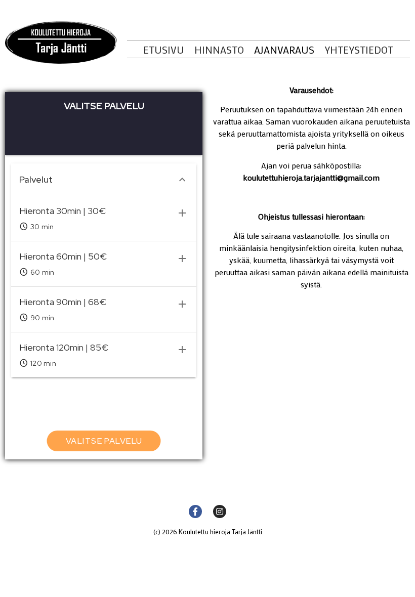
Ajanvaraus (284, 49)
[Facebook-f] (195, 511)
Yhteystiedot (358, 49)
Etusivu (163, 49)
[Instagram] (219, 511)
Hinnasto (219, 49)
